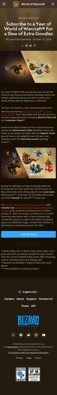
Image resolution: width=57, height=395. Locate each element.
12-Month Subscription (25, 204)
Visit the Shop (28, 234)
